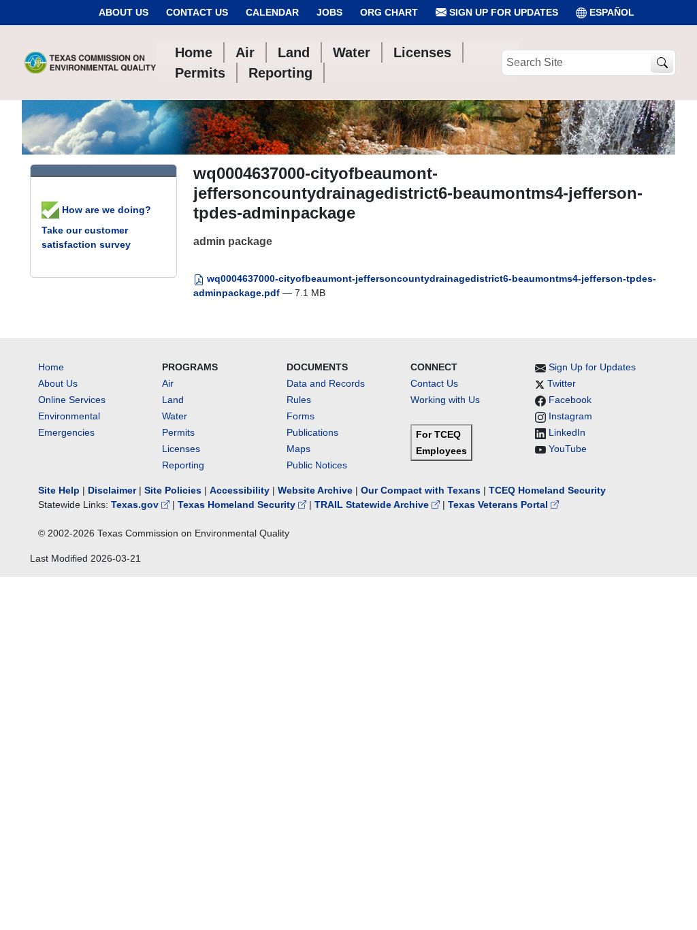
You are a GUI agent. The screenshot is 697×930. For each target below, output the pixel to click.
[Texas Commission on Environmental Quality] (90, 63)
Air (168, 383)
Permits (178, 432)
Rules (299, 399)
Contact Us (197, 12)
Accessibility (241, 490)
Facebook (570, 399)
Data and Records (326, 383)
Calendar (272, 12)
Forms (300, 416)
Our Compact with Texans (421, 490)
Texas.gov (136, 504)
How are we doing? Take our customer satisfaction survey (96, 227)
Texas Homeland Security (238, 504)
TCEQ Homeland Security (547, 490)
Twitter (561, 383)
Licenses (181, 448)
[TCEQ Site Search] (662, 63)
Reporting (183, 465)
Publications (312, 432)
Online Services (72, 399)
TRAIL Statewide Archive (373, 504)
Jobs (329, 12)
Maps (298, 448)
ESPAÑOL (611, 12)
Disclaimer (112, 490)
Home (51, 367)
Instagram (570, 416)
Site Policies (172, 490)
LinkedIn (567, 432)
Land (173, 399)
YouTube (568, 448)
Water (174, 416)
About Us (123, 12)
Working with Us (445, 399)
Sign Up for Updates (502, 12)
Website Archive (315, 490)
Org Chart (389, 12)
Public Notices (317, 465)
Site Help (59, 490)
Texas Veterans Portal (499, 504)
